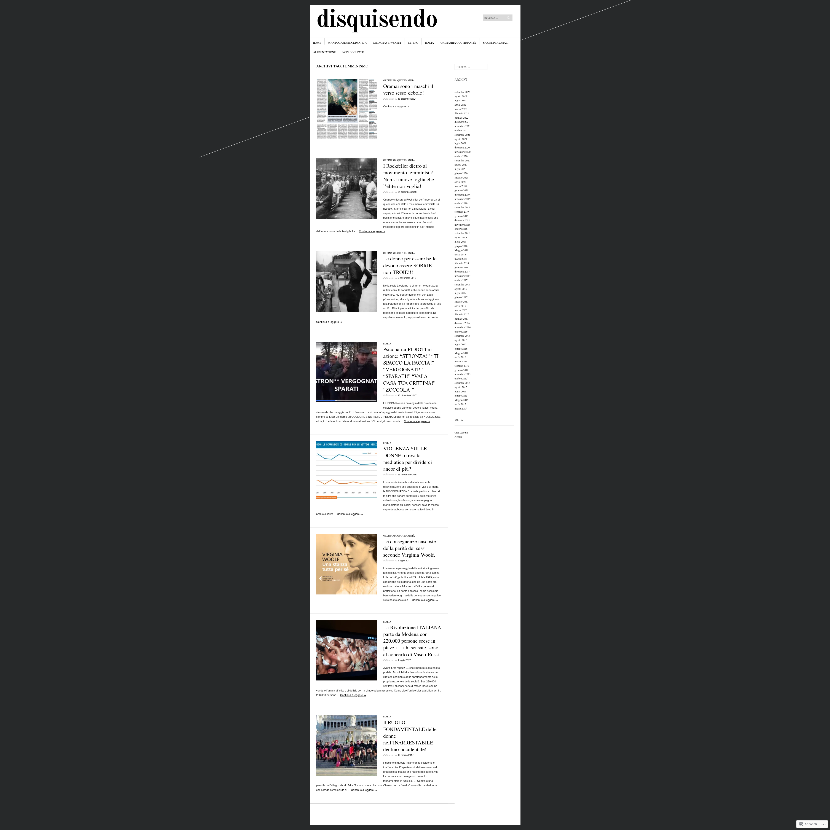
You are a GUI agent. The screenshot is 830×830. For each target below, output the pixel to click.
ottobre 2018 (461, 228)
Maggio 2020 (461, 177)
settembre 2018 (462, 233)
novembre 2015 (463, 374)
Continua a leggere (396, 106)
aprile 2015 (460, 404)
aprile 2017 (460, 305)
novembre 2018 (463, 224)
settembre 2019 (462, 207)
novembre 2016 (463, 327)
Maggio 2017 (461, 301)
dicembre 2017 (462, 271)
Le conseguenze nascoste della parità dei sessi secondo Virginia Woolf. (409, 548)
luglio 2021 (460, 143)
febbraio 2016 (462, 365)
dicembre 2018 (462, 220)
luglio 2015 (460, 391)
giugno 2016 (461, 348)
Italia (429, 43)
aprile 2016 (460, 357)
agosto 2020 (461, 164)
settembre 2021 (462, 134)
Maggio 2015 (461, 399)
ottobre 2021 (461, 130)
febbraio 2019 (462, 211)
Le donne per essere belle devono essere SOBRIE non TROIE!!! (410, 265)
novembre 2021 (463, 126)
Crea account (461, 432)
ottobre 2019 (461, 203)
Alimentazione (324, 52)
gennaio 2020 (461, 190)
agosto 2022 (461, 96)
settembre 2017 (462, 284)
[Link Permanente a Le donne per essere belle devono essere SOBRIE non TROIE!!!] (346, 310)
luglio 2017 (460, 293)
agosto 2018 (461, 237)
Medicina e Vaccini (387, 43)
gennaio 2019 (461, 216)
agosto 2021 (461, 139)
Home (317, 43)
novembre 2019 (463, 199)
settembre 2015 (462, 382)
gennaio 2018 (461, 267)
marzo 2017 (461, 310)
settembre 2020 (462, 160)
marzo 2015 (461, 408)
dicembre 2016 (462, 323)
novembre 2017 (463, 275)
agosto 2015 (461, 387)
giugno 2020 (461, 173)
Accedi (458, 436)
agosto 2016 (461, 340)
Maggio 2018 (461, 250)
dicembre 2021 (462, 121)
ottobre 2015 (461, 378)
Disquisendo (376, 20)
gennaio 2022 (461, 117)
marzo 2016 (461, 361)
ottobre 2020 (461, 156)
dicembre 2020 (462, 147)
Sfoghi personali (495, 43)
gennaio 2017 (461, 318)
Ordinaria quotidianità (458, 43)
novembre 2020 (463, 151)
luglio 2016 (460, 344)
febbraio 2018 (462, 263)
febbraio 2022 (462, 113)
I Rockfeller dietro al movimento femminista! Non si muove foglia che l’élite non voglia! (408, 176)
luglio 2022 (460, 100)
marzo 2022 (461, 109)
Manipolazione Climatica (347, 43)
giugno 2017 (461, 297)
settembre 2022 (462, 92)
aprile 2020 (460, 181)
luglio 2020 (460, 168)
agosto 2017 (461, 288)
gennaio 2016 (461, 370)
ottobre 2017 (461, 280)
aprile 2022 (460, 104)
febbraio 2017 (462, 314)
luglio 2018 (460, 241)
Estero (413, 43)
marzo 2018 (461, 258)
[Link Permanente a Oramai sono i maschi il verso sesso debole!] (346, 138)
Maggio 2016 (461, 353)
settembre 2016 (462, 335)
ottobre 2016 (461, 331)
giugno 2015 (461, 395)
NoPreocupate (353, 52)
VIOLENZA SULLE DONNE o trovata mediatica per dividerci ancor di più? (407, 458)
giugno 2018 (461, 246)
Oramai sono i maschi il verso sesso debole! (408, 89)
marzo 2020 (461, 186)
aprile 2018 (460, 254)
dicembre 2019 (462, 194)
